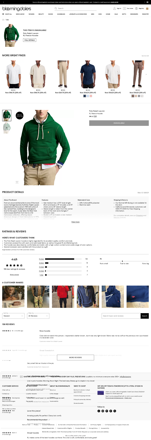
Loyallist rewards (31, 394)
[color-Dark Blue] (85, 96)
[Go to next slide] (144, 2)
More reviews (75, 358)
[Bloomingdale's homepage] (3, 19)
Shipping (139, 215)
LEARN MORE (114, 2)
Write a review (14, 274)
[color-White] (142, 96)
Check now (128, 398)
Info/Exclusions (125, 377)
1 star (41, 275)
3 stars (41, 267)
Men (7, 19)
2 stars (41, 271)
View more (75, 222)
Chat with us (6, 390)
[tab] (6, 115)
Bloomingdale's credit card (34, 390)
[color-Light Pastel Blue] (88, 96)
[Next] (146, 74)
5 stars (41, 259)
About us (53, 390)
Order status (30, 397)
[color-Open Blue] (139, 96)
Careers (52, 397)
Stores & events (78, 403)
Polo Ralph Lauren (31, 33)
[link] (13, 91)
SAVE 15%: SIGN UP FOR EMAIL (34, 377)
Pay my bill (29, 401)
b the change (54, 394)
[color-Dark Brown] (133, 96)
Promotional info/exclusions (114, 398)
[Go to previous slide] (3, 2)
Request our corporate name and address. (95, 432)
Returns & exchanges (8, 401)
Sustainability (54, 401)
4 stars (41, 263)
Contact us (5, 394)
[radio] (84, 96)
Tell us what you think (9, 409)
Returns (117, 217)
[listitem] (75, 2)
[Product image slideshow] (44, 147)
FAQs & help (6, 397)
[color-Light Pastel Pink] (91, 96)
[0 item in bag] (147, 8)
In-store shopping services (82, 395)
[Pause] (147, 2)
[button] (38, 147)
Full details (30, 40)
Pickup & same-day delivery (82, 399)
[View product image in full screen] (17, 182)
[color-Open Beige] (136, 96)
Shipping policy (7, 405)
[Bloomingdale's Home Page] (16, 9)
